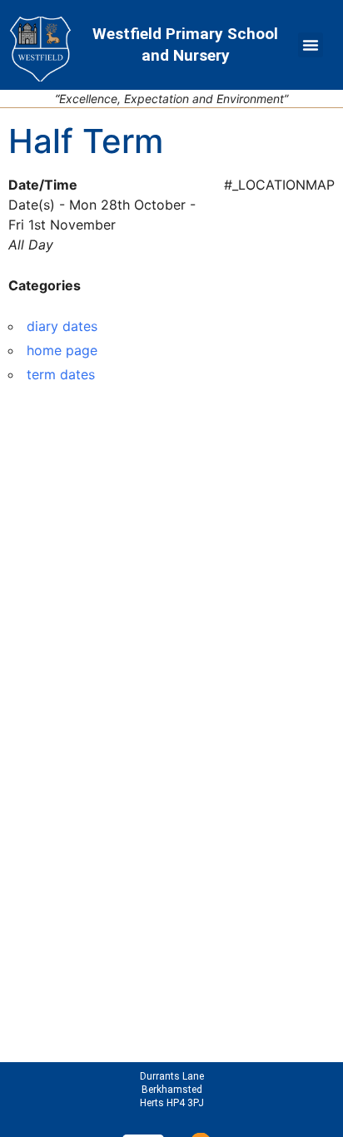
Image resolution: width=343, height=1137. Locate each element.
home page (62, 350)
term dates (61, 374)
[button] (310, 44)
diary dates (62, 326)
